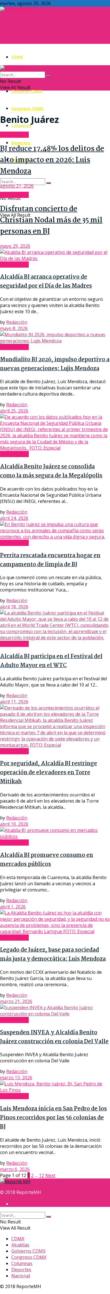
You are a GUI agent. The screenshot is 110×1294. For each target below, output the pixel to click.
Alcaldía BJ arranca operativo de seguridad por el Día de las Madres (46, 282)
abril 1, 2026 (13, 907)
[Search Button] (48, 183)
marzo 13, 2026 (16, 1077)
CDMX (17, 57)
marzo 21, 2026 (16, 1001)
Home (17, 1204)
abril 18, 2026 (14, 607)
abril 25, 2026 (14, 411)
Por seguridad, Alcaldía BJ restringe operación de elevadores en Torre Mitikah (48, 772)
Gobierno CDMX (26, 91)
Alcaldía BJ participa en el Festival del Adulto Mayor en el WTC (51, 661)
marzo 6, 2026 (15, 1169)
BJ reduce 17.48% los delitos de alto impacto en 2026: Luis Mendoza (52, 160)
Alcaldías (20, 1245)
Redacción (16, 322)
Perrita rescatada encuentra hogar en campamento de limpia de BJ (50, 560)
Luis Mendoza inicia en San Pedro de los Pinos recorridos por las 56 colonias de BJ (53, 1118)
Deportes (20, 142)
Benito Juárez (14, 135)
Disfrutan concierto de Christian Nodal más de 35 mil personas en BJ (51, 220)
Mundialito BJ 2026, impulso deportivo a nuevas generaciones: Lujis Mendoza (54, 364)
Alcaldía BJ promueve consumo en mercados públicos (46, 860)
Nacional (20, 1276)
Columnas (21, 125)
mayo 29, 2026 (15, 246)
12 (41, 1175)
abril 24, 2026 (14, 518)
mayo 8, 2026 (14, 328)
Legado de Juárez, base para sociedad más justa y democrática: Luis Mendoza (53, 955)
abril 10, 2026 (14, 824)
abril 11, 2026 (14, 702)
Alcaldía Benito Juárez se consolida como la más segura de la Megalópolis (51, 471)
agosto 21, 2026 (17, 186)
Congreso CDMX (27, 108)
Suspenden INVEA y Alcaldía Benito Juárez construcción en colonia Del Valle (54, 1037)
